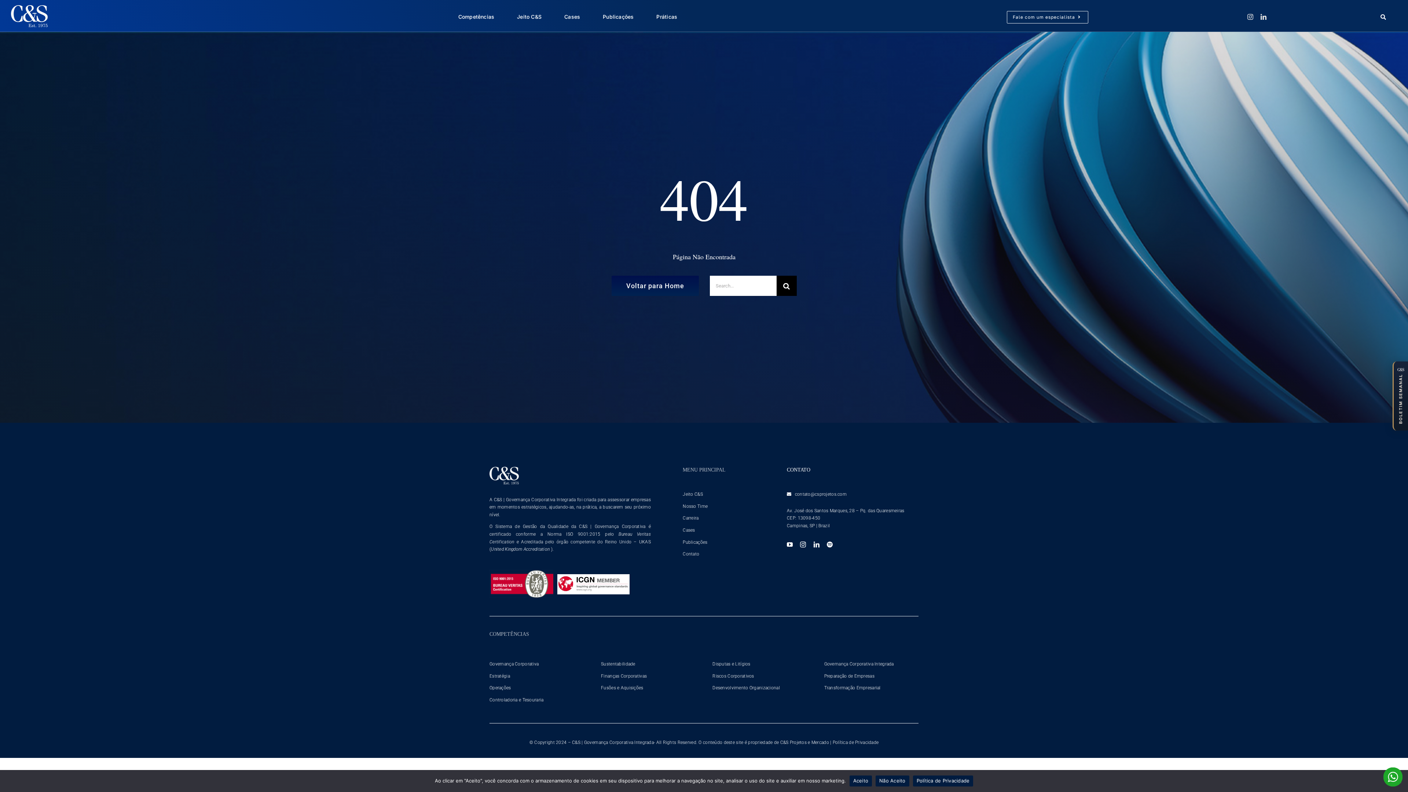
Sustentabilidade (618, 664)
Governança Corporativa (514, 664)
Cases (689, 530)
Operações (500, 687)
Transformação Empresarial (852, 687)
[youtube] (790, 544)
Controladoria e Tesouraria (516, 700)
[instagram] (1250, 17)
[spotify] (830, 544)
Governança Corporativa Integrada (859, 664)
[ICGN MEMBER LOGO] (593, 577)
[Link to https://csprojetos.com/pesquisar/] (1387, 17)
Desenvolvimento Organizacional (746, 687)
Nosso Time (695, 506)
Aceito (861, 781)
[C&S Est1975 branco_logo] (29, 8)
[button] (1400, 395)
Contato (691, 554)
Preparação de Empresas (849, 676)
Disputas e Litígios (731, 664)
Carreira (690, 518)
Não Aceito (892, 781)
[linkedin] (1263, 17)
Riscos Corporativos (733, 676)
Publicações (695, 542)
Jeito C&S (693, 494)
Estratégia (499, 676)
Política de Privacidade (856, 742)
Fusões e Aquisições (622, 687)
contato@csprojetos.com (821, 494)
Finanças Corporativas (624, 676)
